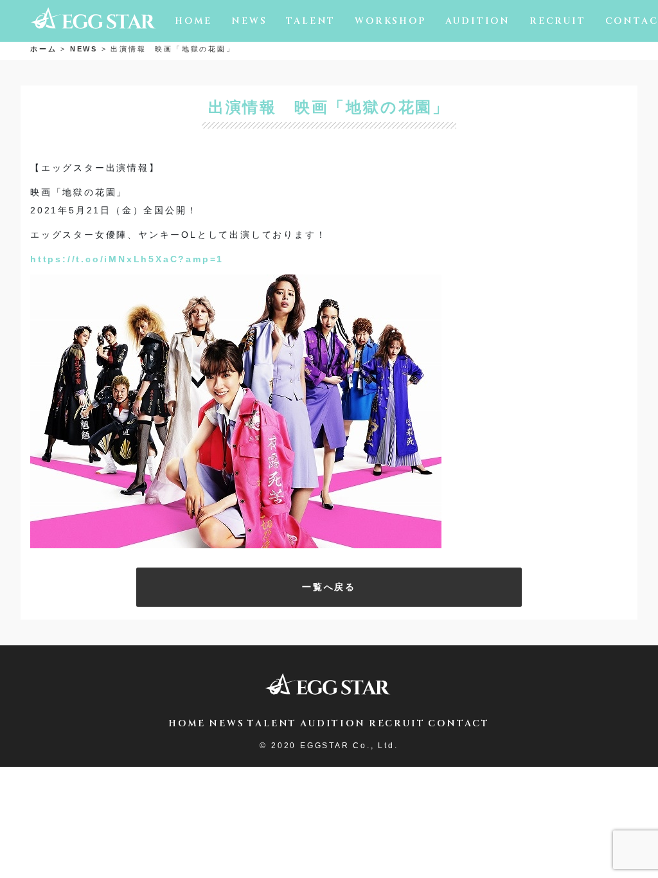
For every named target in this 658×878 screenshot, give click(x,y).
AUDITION (477, 21)
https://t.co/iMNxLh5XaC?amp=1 (127, 259)
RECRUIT (557, 21)
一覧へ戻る (329, 587)
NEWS (249, 21)
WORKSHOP (390, 21)
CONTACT (459, 723)
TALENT (310, 21)
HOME (193, 21)
